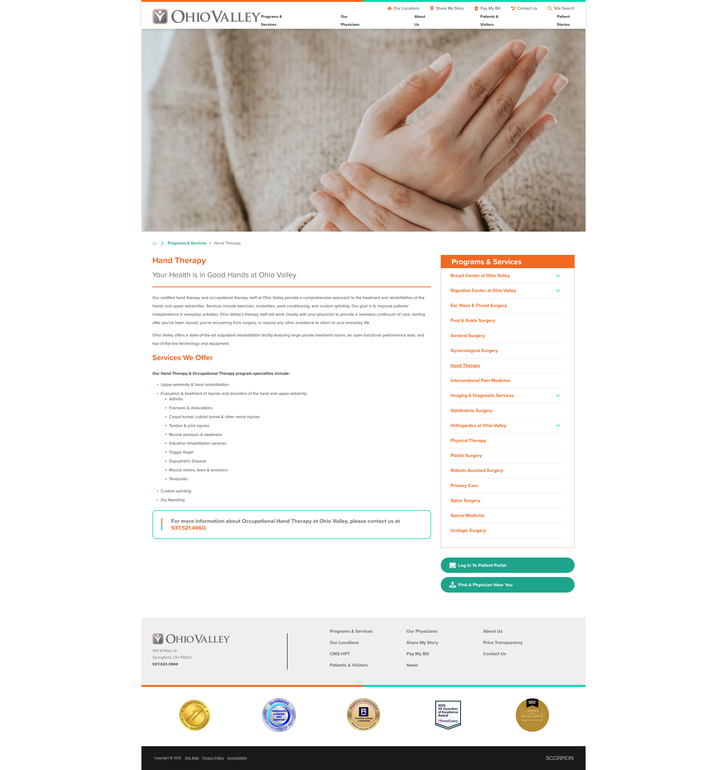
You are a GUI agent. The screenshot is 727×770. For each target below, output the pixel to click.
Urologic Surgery (468, 530)
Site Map (192, 758)
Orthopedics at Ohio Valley (478, 425)
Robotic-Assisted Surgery (477, 470)
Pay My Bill (491, 8)
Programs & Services (187, 243)
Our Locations (406, 8)
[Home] (206, 16)
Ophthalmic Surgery (471, 410)
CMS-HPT (340, 653)
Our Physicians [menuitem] (350, 20)
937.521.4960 (188, 528)
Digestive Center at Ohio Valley (483, 290)
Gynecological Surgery (474, 350)
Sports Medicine (467, 515)
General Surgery (468, 335)
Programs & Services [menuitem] (271, 20)
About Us (493, 631)
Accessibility (237, 758)
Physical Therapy (468, 440)
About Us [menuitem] (419, 20)
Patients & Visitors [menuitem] (489, 20)
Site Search (564, 8)
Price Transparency (503, 642)
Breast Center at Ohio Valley (480, 275)
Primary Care (464, 485)
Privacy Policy (213, 758)
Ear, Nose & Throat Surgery (479, 305)
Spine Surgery (465, 500)
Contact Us (527, 8)
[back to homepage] (158, 243)
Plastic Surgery (466, 455)
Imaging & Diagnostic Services (482, 395)
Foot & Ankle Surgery (473, 320)
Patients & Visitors (349, 665)
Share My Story (450, 8)
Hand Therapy (465, 365)
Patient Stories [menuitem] (563, 20)
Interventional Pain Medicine (480, 380)
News (412, 665)
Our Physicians (422, 631)
